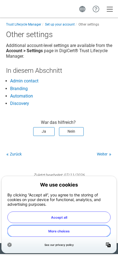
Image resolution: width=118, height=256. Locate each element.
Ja (44, 131)
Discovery (19, 103)
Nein (71, 131)
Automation (21, 96)
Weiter (102, 154)
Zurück (16, 154)
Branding (19, 88)
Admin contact (24, 81)
